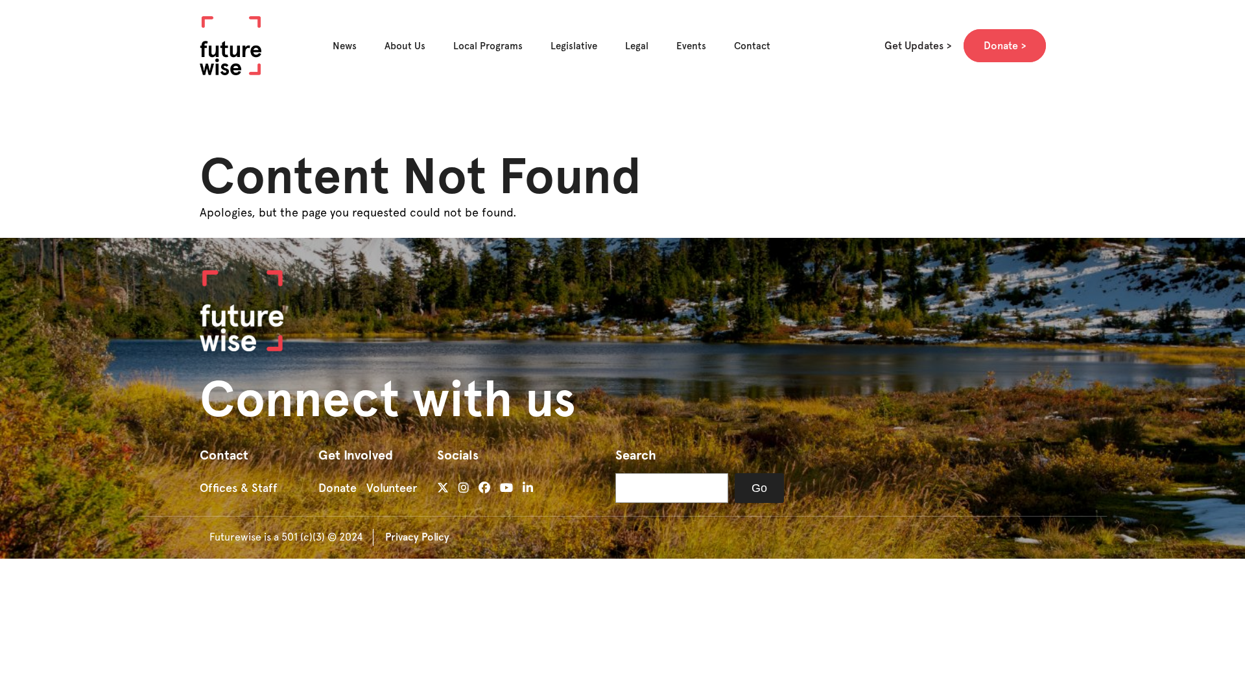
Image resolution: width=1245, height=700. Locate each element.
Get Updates (913, 46)
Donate (1001, 46)
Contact (752, 46)
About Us (405, 46)
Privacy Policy (417, 537)
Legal (636, 46)
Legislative (574, 46)
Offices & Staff (239, 488)
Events (691, 46)
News (345, 46)
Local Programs (488, 46)
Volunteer (392, 488)
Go (759, 488)
